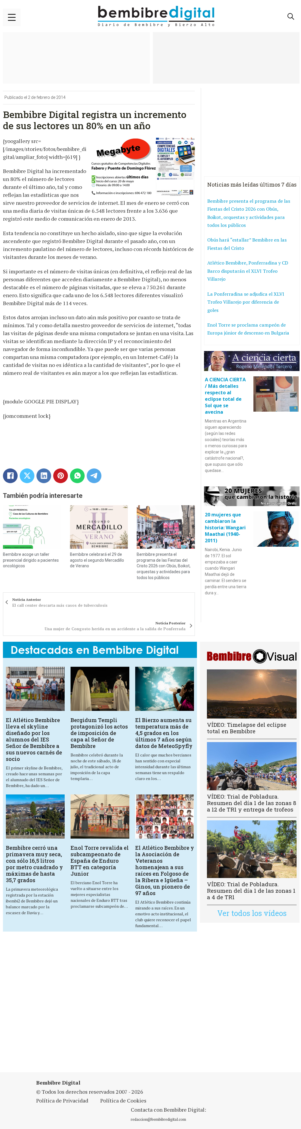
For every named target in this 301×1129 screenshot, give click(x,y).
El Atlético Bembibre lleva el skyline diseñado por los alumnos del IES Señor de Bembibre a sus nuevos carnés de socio (34, 739)
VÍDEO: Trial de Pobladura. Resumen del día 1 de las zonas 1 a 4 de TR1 (251, 890)
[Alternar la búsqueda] (291, 16)
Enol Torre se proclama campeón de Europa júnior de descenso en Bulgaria (248, 329)
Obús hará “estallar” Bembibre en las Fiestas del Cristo (247, 244)
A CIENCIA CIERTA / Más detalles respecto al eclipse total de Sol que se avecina (225, 395)
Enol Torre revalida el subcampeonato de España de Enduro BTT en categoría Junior (100, 860)
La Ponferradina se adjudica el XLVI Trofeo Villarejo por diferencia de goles (245, 302)
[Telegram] (94, 475)
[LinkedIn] (43, 475)
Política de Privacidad (62, 1100)
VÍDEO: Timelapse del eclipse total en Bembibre (246, 728)
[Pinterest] (60, 475)
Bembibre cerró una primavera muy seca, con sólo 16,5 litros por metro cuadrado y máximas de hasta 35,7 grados (34, 864)
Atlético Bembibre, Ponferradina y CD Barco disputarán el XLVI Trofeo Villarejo (247, 271)
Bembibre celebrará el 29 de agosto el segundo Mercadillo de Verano (97, 560)
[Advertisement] (104, 1005)
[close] (12, 17)
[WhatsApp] (77, 475)
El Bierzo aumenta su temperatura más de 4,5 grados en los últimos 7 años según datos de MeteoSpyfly (164, 732)
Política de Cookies (123, 1100)
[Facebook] (10, 475)
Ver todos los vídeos (252, 913)
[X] (27, 475)
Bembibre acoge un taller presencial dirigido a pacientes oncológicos (31, 560)
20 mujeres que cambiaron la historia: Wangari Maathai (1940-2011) (225, 527)
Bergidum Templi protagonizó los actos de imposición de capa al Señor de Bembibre (99, 732)
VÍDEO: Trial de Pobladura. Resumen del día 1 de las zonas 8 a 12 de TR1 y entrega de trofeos (251, 803)
